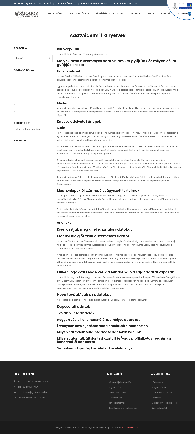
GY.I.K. (151, 13)
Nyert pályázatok (159, 408)
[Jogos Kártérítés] (27, 14)
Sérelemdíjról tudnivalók (120, 382)
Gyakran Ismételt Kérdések (164, 402)
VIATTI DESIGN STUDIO (131, 427)
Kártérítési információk (109, 13)
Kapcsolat (135, 13)
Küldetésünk (55, 13)
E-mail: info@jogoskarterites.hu (96, 3)
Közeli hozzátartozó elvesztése (123, 408)
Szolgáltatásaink (78, 13)
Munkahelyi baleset (118, 392)
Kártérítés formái (117, 402)
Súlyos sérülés (115, 397)
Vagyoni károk (115, 387)
